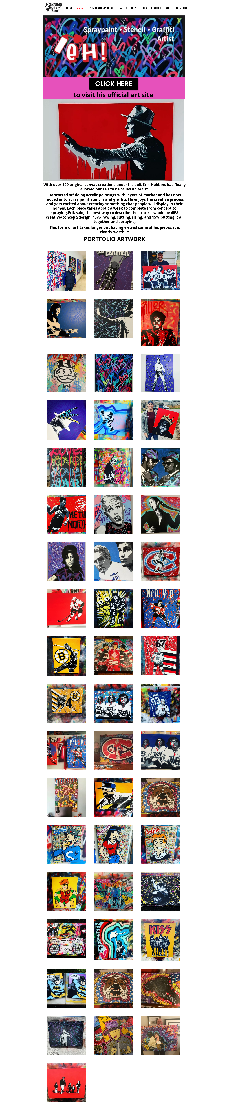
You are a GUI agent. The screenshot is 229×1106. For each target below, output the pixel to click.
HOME (69, 8)
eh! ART (81, 8)
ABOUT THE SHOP (161, 8)
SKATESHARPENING (101, 8)
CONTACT (181, 8)
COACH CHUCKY (126, 8)
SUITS (143, 8)
